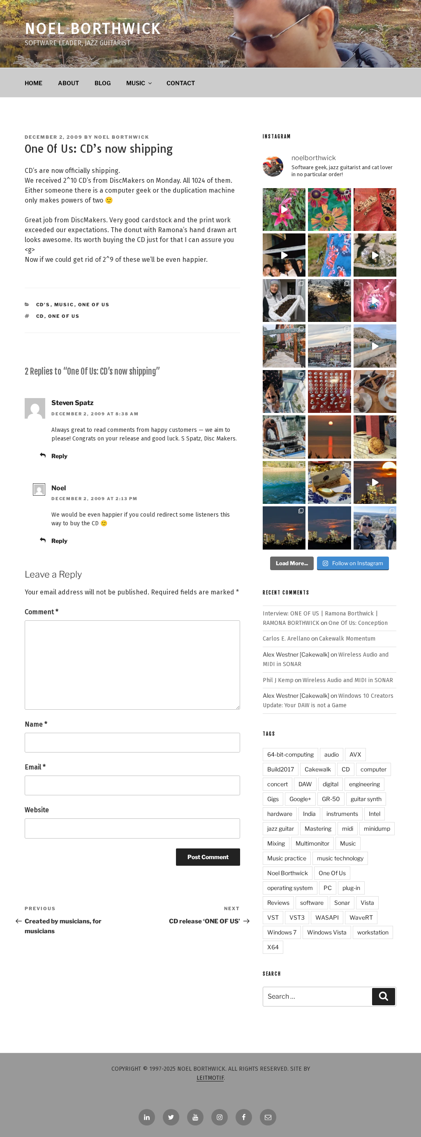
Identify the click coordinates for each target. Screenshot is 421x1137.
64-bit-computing (290, 754)
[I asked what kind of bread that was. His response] (375, 436)
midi (347, 828)
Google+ (300, 798)
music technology (340, 858)
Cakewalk (318, 769)
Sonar (342, 902)
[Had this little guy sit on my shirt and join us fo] (329, 254)
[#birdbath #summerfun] (375, 254)
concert (277, 784)
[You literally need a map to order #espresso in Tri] (329, 391)
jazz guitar (280, 828)
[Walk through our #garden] (284, 209)
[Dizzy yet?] (375, 345)
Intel (374, 813)
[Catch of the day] (284, 436)
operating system (290, 887)
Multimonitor (312, 843)
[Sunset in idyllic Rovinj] (329, 345)
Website (37, 810)
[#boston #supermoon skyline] (284, 527)
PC (328, 887)
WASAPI (327, 917)
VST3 (297, 917)
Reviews (278, 902)
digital (330, 784)
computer (373, 769)
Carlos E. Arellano (286, 638)
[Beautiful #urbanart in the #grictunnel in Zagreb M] (375, 300)
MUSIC (135, 82)
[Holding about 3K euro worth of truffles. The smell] (284, 300)
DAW (305, 784)
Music (64, 305)
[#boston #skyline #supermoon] (375, 482)
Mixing (276, 843)
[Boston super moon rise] (329, 527)
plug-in (351, 887)
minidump (377, 828)
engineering (364, 784)
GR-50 (331, 798)
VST (273, 917)
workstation (373, 932)
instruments (342, 813)
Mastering (318, 828)
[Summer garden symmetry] (329, 209)
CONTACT (181, 82)
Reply (59, 455)
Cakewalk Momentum (347, 638)
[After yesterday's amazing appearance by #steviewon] (284, 254)
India (309, 813)
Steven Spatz (72, 403)
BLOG (103, 82)
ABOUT (68, 82)
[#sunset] (329, 436)
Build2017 (280, 769)
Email (35, 767)
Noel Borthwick (93, 29)
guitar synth (366, 798)
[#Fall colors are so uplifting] (375, 209)
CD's (43, 305)
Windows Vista (327, 932)
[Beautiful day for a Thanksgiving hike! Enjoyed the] (375, 527)
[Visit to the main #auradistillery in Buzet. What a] (284, 345)
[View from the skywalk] (284, 391)
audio (331, 754)
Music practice (286, 858)
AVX (355, 754)
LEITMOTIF (210, 1077)
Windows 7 (281, 932)
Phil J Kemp (278, 680)
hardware (279, 813)
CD (40, 316)
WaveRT (361, 917)
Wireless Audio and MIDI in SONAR (348, 680)
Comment (41, 612)
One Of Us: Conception (358, 623)
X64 (273, 947)
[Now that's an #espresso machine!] (375, 391)
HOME (33, 82)
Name (36, 724)
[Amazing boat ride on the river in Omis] (284, 482)
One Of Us (94, 305)
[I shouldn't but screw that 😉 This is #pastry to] (329, 482)
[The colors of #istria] (329, 300)
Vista (367, 902)
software (312, 902)
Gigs (273, 798)
